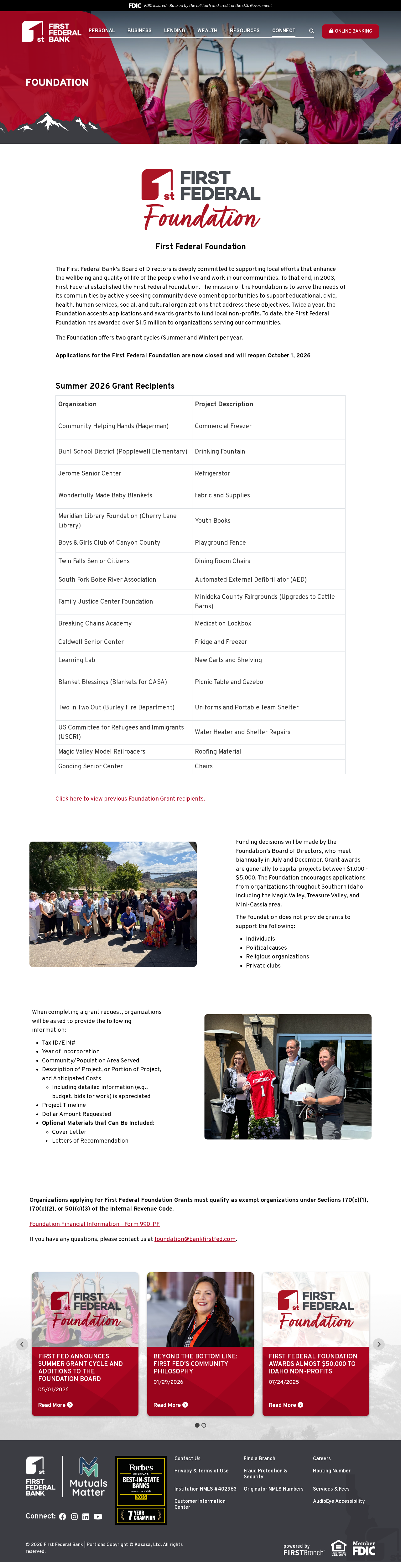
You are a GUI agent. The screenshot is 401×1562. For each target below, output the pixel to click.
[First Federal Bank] (51, 31)
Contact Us (187, 1459)
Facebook (62, 1516)
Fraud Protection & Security (265, 1474)
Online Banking (353, 31)
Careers (322, 1459)
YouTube (98, 1516)
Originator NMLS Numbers (274, 1489)
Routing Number (332, 1471)
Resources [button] (245, 31)
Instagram (74, 1516)
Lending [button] (174, 31)
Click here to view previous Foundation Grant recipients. (130, 799)
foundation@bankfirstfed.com (195, 1239)
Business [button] (140, 31)
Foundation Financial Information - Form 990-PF (94, 1224)
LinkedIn (85, 1516)
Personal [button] (102, 31)
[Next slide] (379, 1344)
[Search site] (311, 31)
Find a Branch (259, 1459)
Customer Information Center (200, 1504)
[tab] (197, 1425)
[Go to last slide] (22, 1344)
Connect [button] (283, 31)
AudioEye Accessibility (339, 1501)
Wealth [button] (207, 31)
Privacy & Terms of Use (201, 1471)
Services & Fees (331, 1489)
